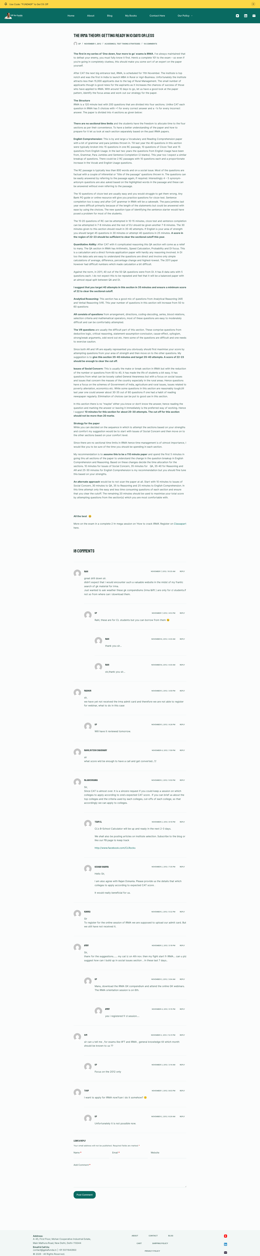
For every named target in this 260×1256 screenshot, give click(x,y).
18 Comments (150, 44)
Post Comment (85, 1194)
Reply (182, 571)
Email (116, 1152)
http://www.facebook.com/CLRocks (115, 847)
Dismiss (253, 4)
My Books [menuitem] (131, 15)
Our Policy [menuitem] (183, 15)
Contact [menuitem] (153, 1236)
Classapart (180, 523)
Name (77, 1152)
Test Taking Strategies (128, 44)
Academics (110, 44)
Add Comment (82, 1164)
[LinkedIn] (245, 15)
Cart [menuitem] (139, 1243)
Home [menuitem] (71, 15)
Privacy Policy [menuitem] (152, 1251)
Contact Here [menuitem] (157, 15)
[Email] (253, 15)
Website (155, 1152)
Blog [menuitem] (109, 15)
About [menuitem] (90, 15)
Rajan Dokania (91, 780)
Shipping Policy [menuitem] (160, 1243)
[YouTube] (237, 15)
